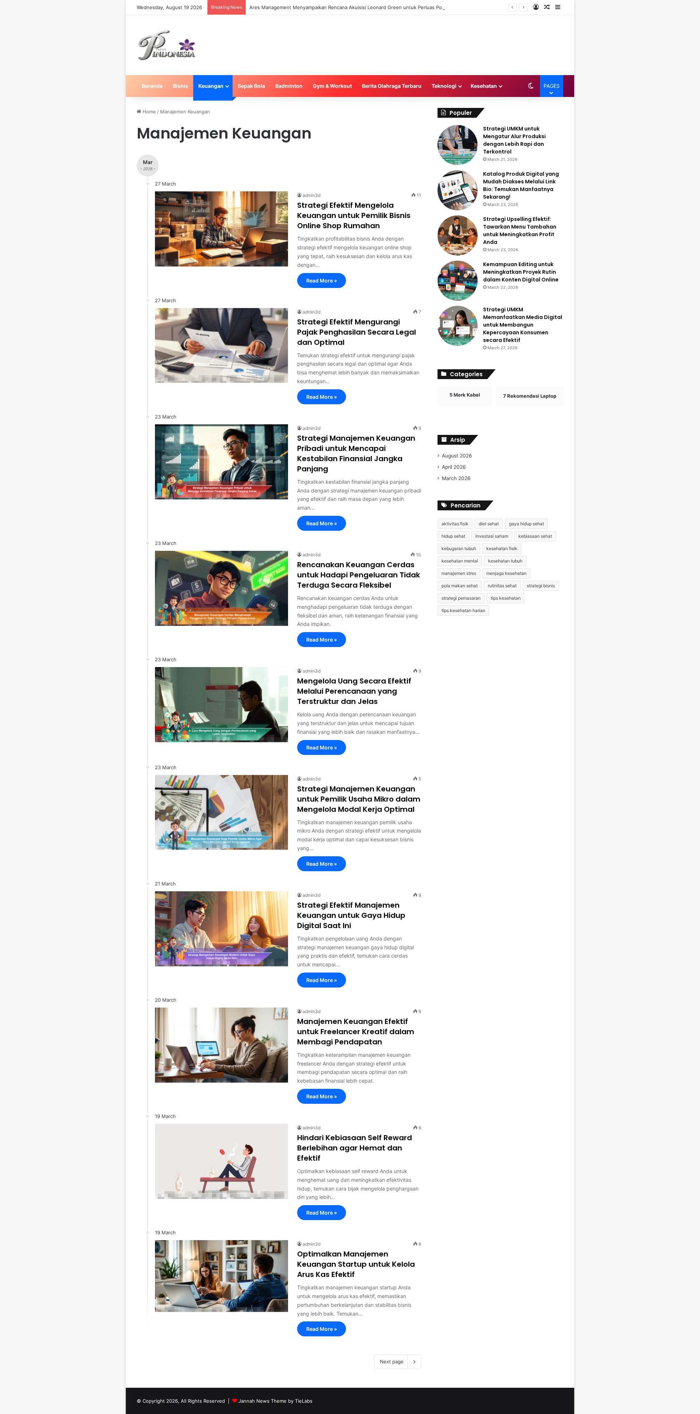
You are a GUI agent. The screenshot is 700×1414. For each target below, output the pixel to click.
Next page (392, 1361)
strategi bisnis (541, 585)
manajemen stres (459, 573)
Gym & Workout (332, 86)
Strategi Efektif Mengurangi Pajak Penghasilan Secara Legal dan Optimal (356, 332)
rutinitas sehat (502, 585)
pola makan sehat (460, 585)
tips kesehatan (506, 598)
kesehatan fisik (501, 548)
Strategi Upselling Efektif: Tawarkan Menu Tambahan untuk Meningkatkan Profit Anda (519, 230)
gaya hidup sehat (526, 523)
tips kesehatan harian (463, 610)
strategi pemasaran (461, 598)
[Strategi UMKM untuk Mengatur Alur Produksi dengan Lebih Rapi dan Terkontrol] (458, 145)
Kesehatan (484, 86)
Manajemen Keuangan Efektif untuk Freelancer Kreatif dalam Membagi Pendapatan (355, 1031)
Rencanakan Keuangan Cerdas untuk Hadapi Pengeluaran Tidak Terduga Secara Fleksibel (358, 575)
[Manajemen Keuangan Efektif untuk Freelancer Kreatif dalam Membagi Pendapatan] (221, 1045)
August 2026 (457, 456)
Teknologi (444, 86)
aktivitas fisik (455, 523)
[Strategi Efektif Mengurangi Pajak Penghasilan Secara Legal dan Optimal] (221, 345)
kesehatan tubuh (505, 561)
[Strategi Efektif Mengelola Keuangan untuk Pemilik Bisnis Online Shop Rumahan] (221, 228)
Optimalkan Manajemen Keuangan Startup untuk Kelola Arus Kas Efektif (356, 1264)
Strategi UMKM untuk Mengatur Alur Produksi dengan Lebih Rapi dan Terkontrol (514, 140)
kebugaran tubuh (459, 548)
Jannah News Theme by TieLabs (275, 1401)
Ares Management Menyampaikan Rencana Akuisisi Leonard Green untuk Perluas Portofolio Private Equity (370, 7)
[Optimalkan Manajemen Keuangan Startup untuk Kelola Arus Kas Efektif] (221, 1276)
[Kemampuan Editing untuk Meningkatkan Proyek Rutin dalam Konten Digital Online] (458, 281)
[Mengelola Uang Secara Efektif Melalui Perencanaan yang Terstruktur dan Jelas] (221, 704)
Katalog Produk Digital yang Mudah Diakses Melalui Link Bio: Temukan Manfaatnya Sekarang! (521, 185)
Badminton (289, 86)
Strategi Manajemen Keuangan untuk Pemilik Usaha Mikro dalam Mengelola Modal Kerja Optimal (358, 799)
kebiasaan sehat (535, 536)
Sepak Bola (251, 86)
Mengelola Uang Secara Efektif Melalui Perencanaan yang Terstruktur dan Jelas (354, 691)
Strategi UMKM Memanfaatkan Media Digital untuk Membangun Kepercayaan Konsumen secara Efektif (522, 325)
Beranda (152, 86)
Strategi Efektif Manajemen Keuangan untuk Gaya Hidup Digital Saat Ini (351, 915)
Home (148, 111)
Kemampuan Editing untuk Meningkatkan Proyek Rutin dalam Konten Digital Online (521, 272)
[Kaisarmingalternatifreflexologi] (167, 45)
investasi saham (491, 536)
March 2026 (456, 478)
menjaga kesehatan (506, 573)
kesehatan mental (460, 561)
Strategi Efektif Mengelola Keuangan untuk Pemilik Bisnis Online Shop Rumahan (354, 215)
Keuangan (210, 86)
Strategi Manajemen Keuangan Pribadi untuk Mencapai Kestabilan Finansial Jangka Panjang (356, 453)
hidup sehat (453, 536)
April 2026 (454, 467)
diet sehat (489, 523)
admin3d (311, 195)
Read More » (321, 280)
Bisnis (180, 86)
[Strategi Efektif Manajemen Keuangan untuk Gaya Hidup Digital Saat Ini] (221, 928)
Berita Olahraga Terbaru (391, 86)
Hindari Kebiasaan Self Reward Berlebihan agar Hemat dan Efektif (354, 1148)
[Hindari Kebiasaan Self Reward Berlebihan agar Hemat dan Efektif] (221, 1161)
